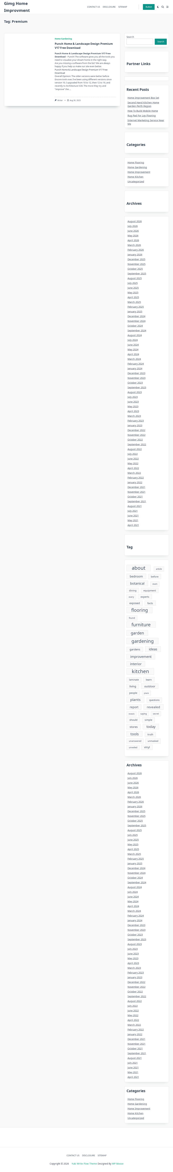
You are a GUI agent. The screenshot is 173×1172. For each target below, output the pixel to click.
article (159, 569)
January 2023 (135, 425)
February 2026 (136, 249)
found (132, 618)
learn (149, 679)
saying (143, 713)
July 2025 (133, 283)
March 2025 (134, 302)
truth (150, 734)
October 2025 (135, 268)
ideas (153, 649)
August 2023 (135, 392)
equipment (149, 590)
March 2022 (134, 472)
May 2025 (133, 292)
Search (130, 36)
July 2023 (133, 397)
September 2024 (137, 330)
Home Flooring (136, 162)
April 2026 (133, 240)
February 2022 (136, 477)
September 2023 (137, 387)
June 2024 (133, 344)
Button (149, 6)
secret (156, 713)
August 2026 (135, 221)
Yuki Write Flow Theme (84, 1163)
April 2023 (133, 411)
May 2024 (133, 349)
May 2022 (133, 463)
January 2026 (135, 254)
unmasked (153, 740)
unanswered (135, 741)
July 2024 (133, 340)
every (131, 596)
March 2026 (134, 245)
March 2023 (134, 416)
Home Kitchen (135, 176)
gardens (135, 649)
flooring (139, 610)
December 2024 (136, 316)
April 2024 (133, 354)
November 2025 (136, 264)
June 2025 (133, 287)
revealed (153, 707)
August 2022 (135, 449)
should (133, 719)
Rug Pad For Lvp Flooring (142, 115)
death (154, 584)
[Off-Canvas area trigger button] (167, 6)
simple (148, 719)
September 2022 (137, 444)
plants (135, 699)
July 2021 (133, 510)
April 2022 (133, 468)
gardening (142, 641)
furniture (141, 624)
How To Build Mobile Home (143, 110)
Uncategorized (136, 181)
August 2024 (135, 335)
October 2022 (135, 439)
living (132, 686)
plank (146, 693)
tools (134, 733)
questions (154, 700)
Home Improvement (139, 172)
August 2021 (135, 506)
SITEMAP (122, 6)
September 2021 (137, 501)
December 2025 (136, 259)
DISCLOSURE (109, 6)
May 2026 (133, 235)
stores (134, 727)
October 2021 (135, 496)
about (138, 568)
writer (60, 100)
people (133, 692)
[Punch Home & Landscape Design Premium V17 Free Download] (27, 69)
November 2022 (136, 434)
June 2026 (133, 230)
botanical (137, 583)
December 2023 (136, 373)
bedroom (136, 576)
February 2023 (136, 420)
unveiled (133, 747)
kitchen (140, 671)
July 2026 (133, 226)
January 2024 (135, 368)
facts (150, 603)
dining (133, 590)
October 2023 (135, 382)
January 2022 (135, 482)
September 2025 (137, 273)
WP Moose (117, 1163)
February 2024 (136, 363)
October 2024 (135, 325)
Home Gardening (63, 38)
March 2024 (134, 359)
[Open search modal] (163, 6)
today (150, 726)
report (134, 707)
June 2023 (133, 401)
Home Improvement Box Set (143, 97)
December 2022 (136, 430)
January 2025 (135, 311)
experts (145, 596)
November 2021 (136, 491)
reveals (131, 714)
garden (137, 633)
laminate (134, 679)
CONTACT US (93, 6)
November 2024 (136, 321)
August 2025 (135, 278)
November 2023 (136, 378)
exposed (134, 603)
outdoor (149, 686)
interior (136, 664)
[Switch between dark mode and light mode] (158, 6)
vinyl (147, 747)
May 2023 (133, 406)
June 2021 (133, 515)
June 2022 (133, 458)
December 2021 (136, 487)
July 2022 (133, 453)
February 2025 (136, 306)
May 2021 (133, 520)
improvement (141, 656)
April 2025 (133, 297)
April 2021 (133, 525)
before (154, 576)
